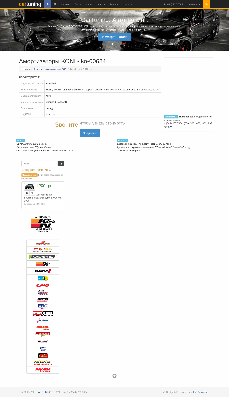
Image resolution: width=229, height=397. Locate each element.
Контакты (193, 4)
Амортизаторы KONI (56, 68)
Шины (89, 4)
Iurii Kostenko (200, 392)
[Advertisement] (114, 162)
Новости (127, 4)
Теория (114, 4)
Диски (78, 4)
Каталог (65, 4)
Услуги (101, 4)
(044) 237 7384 (174, 4)
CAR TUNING (44, 392)
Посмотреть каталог (115, 36)
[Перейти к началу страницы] (114, 376)
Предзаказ (90, 133)
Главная (26, 68)
